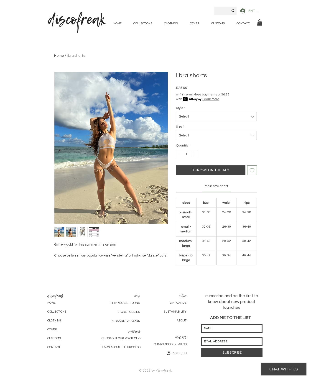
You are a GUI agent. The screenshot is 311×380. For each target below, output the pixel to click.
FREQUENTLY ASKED (126, 320)
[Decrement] (179, 154)
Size (180, 126)
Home (59, 55)
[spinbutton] (186, 154)
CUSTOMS (54, 338)
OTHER (52, 329)
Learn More (210, 99)
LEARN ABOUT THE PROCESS (120, 347)
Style (180, 108)
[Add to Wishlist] (252, 170)
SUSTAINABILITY (175, 311)
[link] (259, 22)
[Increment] (193, 154)
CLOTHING (54, 320)
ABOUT (181, 320)
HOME (51, 302)
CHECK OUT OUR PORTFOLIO (121, 338)
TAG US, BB (179, 353)
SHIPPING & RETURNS (125, 303)
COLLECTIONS (56, 311)
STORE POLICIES (128, 311)
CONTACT (53, 347)
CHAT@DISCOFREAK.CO (170, 344)
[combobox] (216, 116)
